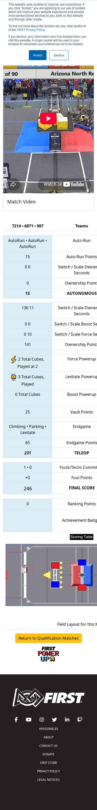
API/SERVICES (48, 729)
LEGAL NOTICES (48, 780)
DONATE (48, 754)
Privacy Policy (31, 29)
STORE (48, 763)
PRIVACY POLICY (48, 771)
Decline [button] (59, 55)
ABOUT (49, 737)
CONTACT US (48, 746)
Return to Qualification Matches (48, 638)
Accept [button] (37, 55)
